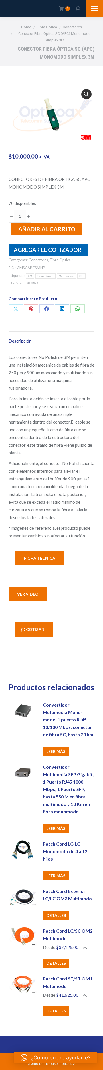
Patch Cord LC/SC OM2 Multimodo (67, 934)
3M (30, 276)
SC (81, 276)
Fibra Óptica (60, 260)
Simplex (32, 282)
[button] (86, 94)
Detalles (56, 915)
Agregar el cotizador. (48, 249)
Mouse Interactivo (61, 1063)
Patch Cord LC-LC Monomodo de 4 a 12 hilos (65, 851)
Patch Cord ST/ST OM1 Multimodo (67, 982)
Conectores (38, 260)
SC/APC (16, 282)
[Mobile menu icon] (94, 8)
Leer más (55, 751)
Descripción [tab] (20, 340)
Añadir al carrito (46, 229)
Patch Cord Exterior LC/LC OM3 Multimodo (67, 894)
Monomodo (66, 276)
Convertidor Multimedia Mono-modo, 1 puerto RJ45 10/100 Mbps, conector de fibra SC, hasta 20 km (68, 719)
